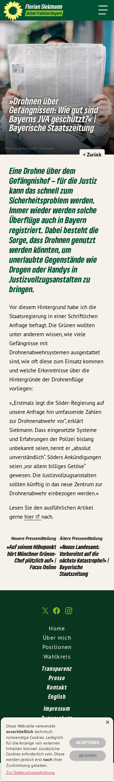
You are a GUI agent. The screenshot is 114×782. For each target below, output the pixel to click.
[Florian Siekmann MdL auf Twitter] (44, 613)
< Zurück (92, 154)
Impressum (57, 708)
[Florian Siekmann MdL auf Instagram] (69, 613)
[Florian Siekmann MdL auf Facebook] (56, 613)
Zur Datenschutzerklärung (30, 772)
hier (29, 516)
